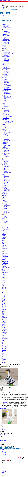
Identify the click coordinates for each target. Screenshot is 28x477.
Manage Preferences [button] (13, 9)
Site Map (3, 472)
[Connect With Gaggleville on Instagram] (18, 459)
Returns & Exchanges (4, 452)
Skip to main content (7, 0)
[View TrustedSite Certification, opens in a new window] (3, 475)
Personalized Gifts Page (5, 117)
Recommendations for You (3, 408)
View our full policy (7, 445)
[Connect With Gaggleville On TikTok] (22, 459)
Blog (2, 455)
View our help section (2, 429)
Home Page (4, 48)
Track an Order (3, 10)
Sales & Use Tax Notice (4, 471)
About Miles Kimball (4, 454)
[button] (16, 9)
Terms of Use (3, 470)
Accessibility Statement (2, 0)
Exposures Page (4, 195)
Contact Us (3, 450)
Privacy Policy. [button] (9, 7)
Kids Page (4, 141)
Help (2, 451)
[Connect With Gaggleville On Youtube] (20, 459)
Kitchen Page (4, 24)
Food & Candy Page (5, 133)
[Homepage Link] (6, 21)
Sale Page (4, 200)
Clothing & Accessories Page (6, 160)
